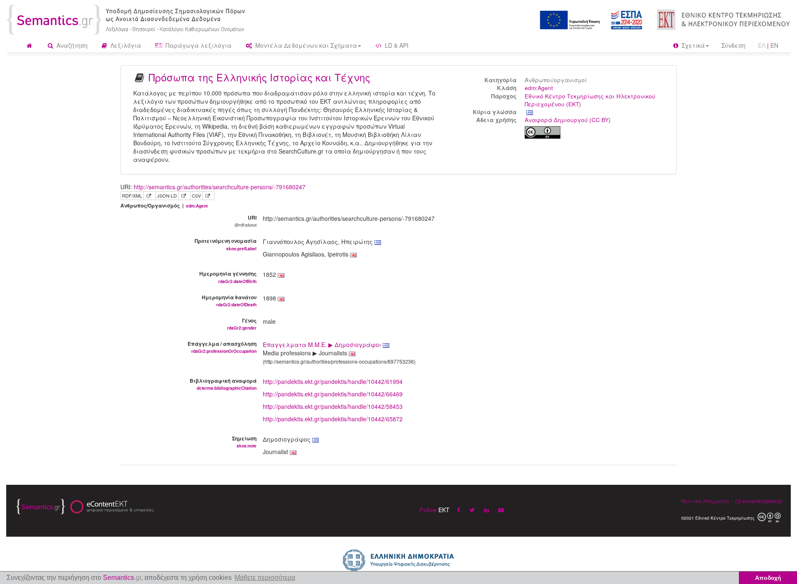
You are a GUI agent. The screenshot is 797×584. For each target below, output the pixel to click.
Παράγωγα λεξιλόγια (198, 45)
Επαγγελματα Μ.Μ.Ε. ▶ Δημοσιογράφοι (323, 344)
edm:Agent (539, 88)
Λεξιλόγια (125, 45)
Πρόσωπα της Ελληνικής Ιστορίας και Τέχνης (259, 77)
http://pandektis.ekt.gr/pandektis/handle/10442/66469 (333, 394)
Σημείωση (244, 442)
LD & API (395, 45)
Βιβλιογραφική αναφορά (223, 384)
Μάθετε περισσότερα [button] (265, 577)
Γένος (242, 324)
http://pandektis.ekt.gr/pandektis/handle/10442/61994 (333, 381)
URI (246, 221)
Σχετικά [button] (692, 45)
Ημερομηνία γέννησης (228, 277)
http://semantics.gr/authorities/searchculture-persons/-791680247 (220, 187)
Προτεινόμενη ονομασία (226, 244)
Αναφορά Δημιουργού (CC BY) (568, 120)
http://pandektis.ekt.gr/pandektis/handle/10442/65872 (333, 419)
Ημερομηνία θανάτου (229, 300)
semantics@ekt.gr (762, 500)
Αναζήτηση (71, 45)
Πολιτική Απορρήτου (705, 500)
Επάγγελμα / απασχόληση (222, 347)
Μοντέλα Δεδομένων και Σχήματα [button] (305, 45)
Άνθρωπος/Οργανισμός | (164, 205)
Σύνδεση (733, 45)
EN (774, 45)
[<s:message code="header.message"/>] (127, 19)
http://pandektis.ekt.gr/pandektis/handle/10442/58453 (333, 406)
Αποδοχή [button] (768, 577)
